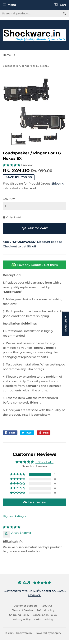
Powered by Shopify (48, 632)
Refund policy (45, 610)
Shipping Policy (19, 614)
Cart (62, 5)
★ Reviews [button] (65, 323)
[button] (19, 139)
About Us (47, 605)
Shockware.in (23, 632)
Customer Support (25, 605)
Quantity (9, 198)
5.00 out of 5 (44, 462)
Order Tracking (43, 619)
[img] (11, 527)
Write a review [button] (34, 502)
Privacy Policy (21, 619)
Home (7, 54)
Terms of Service (22, 610)
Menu (12, 5)
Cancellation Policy (45, 614)
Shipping (57, 183)
